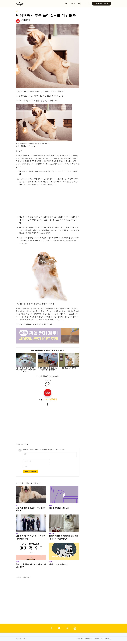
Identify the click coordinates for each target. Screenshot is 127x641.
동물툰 (50, 505)
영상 (79, 3)
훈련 (29, 577)
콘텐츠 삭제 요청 (89, 638)
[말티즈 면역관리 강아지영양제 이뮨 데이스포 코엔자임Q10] (64, 523)
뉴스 (17, 505)
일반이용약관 (108, 638)
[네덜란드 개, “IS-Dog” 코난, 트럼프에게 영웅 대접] (31, 523)
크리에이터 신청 (79, 638)
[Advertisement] (49, 201)
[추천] (47, 384)
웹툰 (66, 3)
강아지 (19, 577)
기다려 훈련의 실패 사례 (59, 508)
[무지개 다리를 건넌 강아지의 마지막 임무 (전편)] (31, 551)
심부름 (25, 577)
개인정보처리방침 (99, 638)
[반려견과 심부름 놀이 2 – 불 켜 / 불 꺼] (47, 56)
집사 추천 (51, 533)
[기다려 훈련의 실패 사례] (64, 494)
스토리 (73, 3)
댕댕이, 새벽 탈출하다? (58, 564)
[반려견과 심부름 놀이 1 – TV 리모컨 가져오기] (31, 494)
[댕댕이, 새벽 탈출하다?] (64, 551)
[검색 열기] (89, 3)
